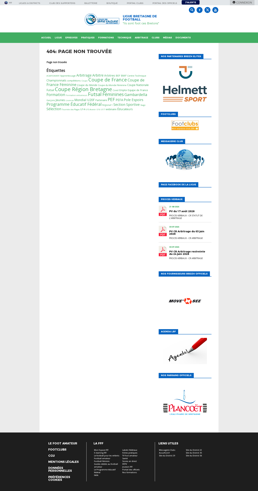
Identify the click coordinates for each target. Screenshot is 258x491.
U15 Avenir (91, 109)
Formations (106, 37)
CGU (51, 455)
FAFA (96, 475)
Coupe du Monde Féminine (112, 85)
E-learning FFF (100, 453)
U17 (103, 109)
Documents (183, 37)
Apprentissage (68, 75)
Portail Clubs (135, 3)
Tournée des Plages (71, 109)
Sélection (54, 109)
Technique (124, 37)
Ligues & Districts (29, 3)
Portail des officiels (165, 3)
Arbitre (98, 75)
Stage (142, 105)
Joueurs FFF (127, 467)
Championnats (56, 80)
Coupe (84, 81)
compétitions (74, 80)
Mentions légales (63, 462)
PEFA (119, 100)
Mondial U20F (84, 100)
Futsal (95, 94)
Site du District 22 (194, 450)
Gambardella (135, 94)
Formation (56, 94)
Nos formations (129, 472)
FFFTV (124, 464)
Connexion (244, 2)
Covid (115, 90)
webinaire (111, 109)
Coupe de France (107, 79)
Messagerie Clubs (167, 450)
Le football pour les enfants (106, 456)
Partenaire (101, 100)
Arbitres (109, 75)
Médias (167, 37)
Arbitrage (141, 37)
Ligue (58, 37)
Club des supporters (62, 3)
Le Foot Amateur (62, 443)
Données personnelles (60, 469)
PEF (111, 99)
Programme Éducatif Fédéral (74, 104)
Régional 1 (107, 105)
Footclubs (57, 449)
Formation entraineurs (76, 95)
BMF (124, 75)
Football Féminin (102, 461)
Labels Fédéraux (129, 450)
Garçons (51, 100)
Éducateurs (125, 109)
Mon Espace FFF (101, 450)
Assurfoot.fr (164, 453)
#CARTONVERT (53, 76)
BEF (118, 75)
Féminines (113, 94)
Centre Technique (136, 75)
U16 (98, 109)
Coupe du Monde (87, 85)
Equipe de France (138, 90)
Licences (70, 100)
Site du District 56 (194, 456)
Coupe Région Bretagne (83, 89)
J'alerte (190, 2)
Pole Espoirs (133, 100)
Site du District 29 (167, 456)
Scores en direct (129, 461)
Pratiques (88, 37)
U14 (82, 109)
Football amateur (102, 458)
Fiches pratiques (129, 453)
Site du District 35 (194, 453)
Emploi (123, 90)
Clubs (156, 37)
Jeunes (60, 100)
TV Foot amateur (129, 456)
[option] (185, 85)
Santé (125, 458)
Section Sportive (126, 104)
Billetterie (90, 3)
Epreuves (71, 37)
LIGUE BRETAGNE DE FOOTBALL (140, 17)
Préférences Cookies (59, 478)
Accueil (46, 37)
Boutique (112, 3)
